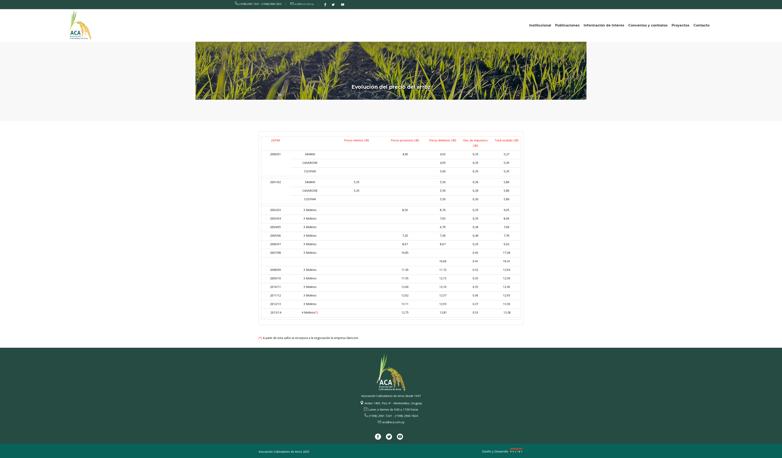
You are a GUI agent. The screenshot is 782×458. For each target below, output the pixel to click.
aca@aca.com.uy (304, 4)
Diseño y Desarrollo (495, 451)
